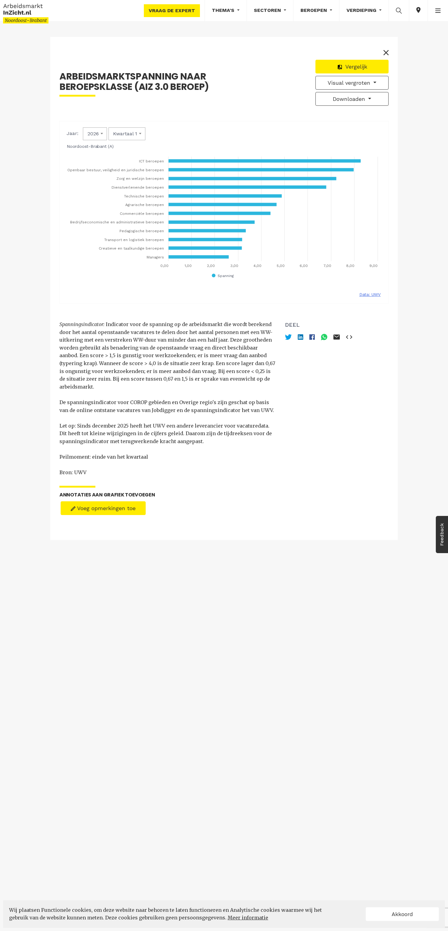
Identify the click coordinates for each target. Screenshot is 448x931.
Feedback (442, 534)
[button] (398, 10)
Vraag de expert (172, 10)
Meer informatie (248, 918)
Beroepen (314, 10)
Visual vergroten (350, 83)
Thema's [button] (224, 10)
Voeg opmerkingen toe (106, 508)
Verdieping (362, 10)
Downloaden (350, 99)
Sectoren (268, 10)
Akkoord (402, 914)
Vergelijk (355, 66)
